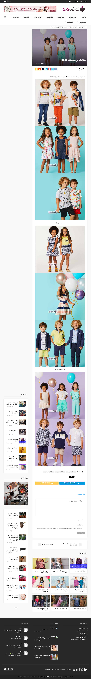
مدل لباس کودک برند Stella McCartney (42, 590)
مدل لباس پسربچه (60, 472)
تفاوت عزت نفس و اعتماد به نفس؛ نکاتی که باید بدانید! (12, 587)
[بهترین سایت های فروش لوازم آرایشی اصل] (16, 493)
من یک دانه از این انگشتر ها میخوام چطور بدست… (12, 631)
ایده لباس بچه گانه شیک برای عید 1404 (60, 571)
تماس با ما (68, 1)
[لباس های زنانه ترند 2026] (22, 432)
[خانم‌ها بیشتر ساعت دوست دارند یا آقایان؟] (22, 458)
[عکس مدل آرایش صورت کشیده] (54, 648)
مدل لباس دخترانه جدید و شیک (79, 608)
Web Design (82, 629)
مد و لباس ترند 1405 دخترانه (80, 571)
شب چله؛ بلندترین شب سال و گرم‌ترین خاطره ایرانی (12, 515)
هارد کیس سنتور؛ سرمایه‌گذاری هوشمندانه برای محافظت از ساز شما (12, 549)
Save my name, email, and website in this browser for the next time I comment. (59, 528)
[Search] (5, 17)
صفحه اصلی (84, 27)
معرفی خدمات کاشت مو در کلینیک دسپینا (12, 466)
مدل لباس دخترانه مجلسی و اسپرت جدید (61, 590)
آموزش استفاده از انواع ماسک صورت (12, 596)
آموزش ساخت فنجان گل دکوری (42, 655)
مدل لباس (83, 17)
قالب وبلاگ (83, 635)
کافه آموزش (16, 17)
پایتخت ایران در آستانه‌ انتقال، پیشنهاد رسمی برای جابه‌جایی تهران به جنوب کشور (12, 538)
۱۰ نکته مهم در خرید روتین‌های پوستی (13, 558)
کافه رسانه (26, 17)
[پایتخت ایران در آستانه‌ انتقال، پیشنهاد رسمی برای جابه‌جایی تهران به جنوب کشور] (22, 537)
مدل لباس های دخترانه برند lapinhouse (42, 609)
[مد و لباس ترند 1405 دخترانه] (78, 563)
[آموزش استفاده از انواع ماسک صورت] (22, 597)
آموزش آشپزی (37, 17)
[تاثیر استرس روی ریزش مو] (22, 450)
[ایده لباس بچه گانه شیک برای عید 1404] (60, 563)
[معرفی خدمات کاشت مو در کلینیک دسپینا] (22, 467)
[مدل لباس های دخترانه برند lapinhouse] (41, 601)
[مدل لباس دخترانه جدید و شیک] (78, 601)
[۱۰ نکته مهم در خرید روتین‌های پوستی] (22, 559)
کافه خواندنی (50, 17)
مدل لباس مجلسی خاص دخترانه (60, 608)
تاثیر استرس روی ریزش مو (12, 448)
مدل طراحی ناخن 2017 (44, 638)
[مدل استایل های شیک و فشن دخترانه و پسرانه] (41, 563)
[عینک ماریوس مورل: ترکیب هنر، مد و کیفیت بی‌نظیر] (22, 568)
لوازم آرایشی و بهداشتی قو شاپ (78, 639)
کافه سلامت (70, 22)
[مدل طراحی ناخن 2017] (54, 637)
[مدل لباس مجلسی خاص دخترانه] (60, 601)
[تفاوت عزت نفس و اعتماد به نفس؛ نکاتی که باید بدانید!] (22, 587)
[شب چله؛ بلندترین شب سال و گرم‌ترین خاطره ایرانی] (22, 515)
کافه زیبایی (61, 17)
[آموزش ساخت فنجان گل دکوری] (54, 657)
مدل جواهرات (72, 17)
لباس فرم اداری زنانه (81, 637)
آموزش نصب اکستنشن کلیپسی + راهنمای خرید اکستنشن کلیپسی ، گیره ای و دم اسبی (12, 526)
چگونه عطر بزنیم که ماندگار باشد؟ (13, 412)
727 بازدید (16, 503)
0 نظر (35, 63)
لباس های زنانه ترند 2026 (13, 431)
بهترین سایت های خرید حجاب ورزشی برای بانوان (12, 403)
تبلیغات (81, 1)
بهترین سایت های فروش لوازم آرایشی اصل (17, 500)
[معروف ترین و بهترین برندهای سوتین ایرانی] (22, 578)
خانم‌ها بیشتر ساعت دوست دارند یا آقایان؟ (13, 457)
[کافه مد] (74, 8)
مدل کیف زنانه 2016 (45, 629)
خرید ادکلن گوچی (81, 631)
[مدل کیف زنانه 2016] (54, 628)
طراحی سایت (82, 633)
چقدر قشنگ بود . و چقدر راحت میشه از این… (13, 646)
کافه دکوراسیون (82, 22)
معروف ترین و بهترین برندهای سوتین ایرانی (13, 577)
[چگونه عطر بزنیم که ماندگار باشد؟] (22, 413)
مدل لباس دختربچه (49, 472)
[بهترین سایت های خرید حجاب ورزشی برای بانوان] (22, 404)
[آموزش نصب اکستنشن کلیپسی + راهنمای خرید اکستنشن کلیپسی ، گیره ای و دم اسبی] (22, 525)
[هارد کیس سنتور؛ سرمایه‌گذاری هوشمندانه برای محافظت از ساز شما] (22, 549)
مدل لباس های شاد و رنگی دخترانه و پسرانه (80, 590)
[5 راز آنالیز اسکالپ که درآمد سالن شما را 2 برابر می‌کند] (22, 422)
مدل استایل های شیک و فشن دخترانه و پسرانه (41, 571)
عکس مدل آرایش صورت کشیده (42, 646)
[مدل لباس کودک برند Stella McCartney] (41, 582)
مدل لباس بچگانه (71, 472)
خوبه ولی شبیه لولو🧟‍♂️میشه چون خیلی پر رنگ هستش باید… (13, 654)
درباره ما (85, 1)
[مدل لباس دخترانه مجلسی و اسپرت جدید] (60, 582)
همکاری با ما (75, 1)
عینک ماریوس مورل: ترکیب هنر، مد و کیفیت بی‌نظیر (12, 568)
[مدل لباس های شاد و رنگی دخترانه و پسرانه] (78, 582)
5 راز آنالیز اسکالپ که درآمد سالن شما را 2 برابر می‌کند (12, 422)
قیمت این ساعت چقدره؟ (15, 638)
